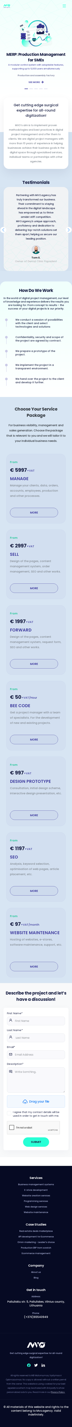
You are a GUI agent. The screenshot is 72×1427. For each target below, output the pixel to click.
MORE (34, 513)
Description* (15, 1064)
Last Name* (15, 1030)
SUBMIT (36, 1142)
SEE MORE (34, 82)
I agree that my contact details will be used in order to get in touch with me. (36, 1114)
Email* (11, 1047)
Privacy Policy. (58, 1392)
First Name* (15, 1013)
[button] (3, 230)
